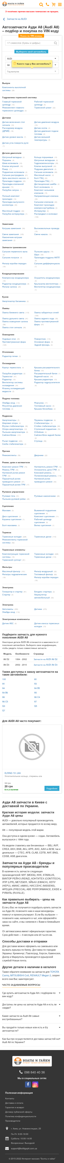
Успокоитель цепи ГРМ (45, 469)
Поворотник (40, 338)
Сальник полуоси (10, 257)
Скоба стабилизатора (12, 443)
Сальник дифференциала (47, 263)
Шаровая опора (10, 422)
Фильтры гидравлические (14, 574)
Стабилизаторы (41, 422)
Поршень (6, 160)
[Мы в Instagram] (35, 1084)
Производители (12, 1120)
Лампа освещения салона (15, 321)
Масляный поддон (11, 210)
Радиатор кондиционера (14, 283)
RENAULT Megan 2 (40, 975)
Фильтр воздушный (43, 571)
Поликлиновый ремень (45, 475)
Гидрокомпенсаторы (44, 163)
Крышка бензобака (43, 408)
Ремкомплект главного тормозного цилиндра (13, 109)
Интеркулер (40, 210)
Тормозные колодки (12, 536)
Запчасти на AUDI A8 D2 (45, 659)
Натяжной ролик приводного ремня (43, 480)
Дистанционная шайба (45, 183)
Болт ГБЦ (38, 177)
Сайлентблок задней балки (47, 434)
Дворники (38, 455)
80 (35, 679)
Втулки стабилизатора (13, 425)
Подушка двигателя (43, 169)
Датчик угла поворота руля (15, 142)
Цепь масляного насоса (14, 177)
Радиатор (7, 379)
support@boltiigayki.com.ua (24, 1148)
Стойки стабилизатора (45, 425)
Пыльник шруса (41, 251)
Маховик (6, 510)
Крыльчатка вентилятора (46, 283)
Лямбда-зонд (8, 402)
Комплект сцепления (44, 516)
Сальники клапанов (43, 201)
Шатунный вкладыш (12, 157)
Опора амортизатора (12, 428)
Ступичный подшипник (45, 428)
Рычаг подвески (10, 440)
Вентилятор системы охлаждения (12, 384)
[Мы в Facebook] (28, 1084)
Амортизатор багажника (14, 301)
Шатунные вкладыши (44, 160)
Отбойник (39, 431)
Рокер (5, 169)
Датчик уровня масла (12, 136)
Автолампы (7, 608)
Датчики (38, 608)
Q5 (35, 705)
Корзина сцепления (11, 519)
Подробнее (51, 788)
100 (4, 679)
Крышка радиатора (43, 379)
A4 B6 (5, 692)
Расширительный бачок (45, 373)
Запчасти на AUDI (17, 19)
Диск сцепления (10, 516)
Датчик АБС (8, 623)
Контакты (9, 1098)
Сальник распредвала (13, 174)
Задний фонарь (42, 344)
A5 (35, 692)
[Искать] (55, 42)
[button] (32, 994)
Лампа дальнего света (13, 318)
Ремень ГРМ (8, 469)
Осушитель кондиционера (47, 277)
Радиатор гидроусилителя (47, 382)
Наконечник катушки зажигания (12, 239)
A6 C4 (37, 697)
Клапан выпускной (43, 166)
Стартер (6, 594)
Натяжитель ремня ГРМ (46, 466)
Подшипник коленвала (13, 171)
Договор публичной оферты (18, 1111)
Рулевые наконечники (45, 495)
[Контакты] (47, 4)
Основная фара (42, 341)
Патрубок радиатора (12, 373)
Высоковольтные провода (46, 228)
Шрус (36, 254)
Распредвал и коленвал (45, 213)
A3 (35, 683)
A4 (3, 688)
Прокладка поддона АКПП (47, 257)
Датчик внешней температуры (42, 138)
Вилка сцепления (42, 525)
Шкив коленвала (10, 163)
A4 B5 (37, 688)
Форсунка (39, 402)
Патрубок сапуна (10, 189)
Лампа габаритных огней (46, 312)
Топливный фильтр (43, 574)
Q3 (3, 705)
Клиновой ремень (42, 472)
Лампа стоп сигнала (12, 327)
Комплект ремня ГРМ (12, 466)
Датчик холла (40, 127)
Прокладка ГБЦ (41, 180)
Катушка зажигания (11, 228)
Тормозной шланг (42, 107)
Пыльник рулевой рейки (14, 498)
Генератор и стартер (12, 591)
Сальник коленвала (43, 171)
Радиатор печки (10, 356)
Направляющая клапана (46, 195)
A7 (35, 701)
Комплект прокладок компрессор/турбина (44, 206)
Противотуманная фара (14, 341)
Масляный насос (42, 174)
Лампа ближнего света (13, 312)
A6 (3, 697)
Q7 (3, 710)
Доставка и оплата (14, 1102)
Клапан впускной (10, 166)
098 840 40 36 (34, 1072)
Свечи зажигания (10, 234)
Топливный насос (42, 405)
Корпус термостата (11, 367)
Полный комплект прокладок (10, 197)
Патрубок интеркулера (13, 213)
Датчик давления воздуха (46, 121)
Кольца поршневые (43, 157)
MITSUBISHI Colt (19, 975)
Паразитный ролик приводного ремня (11, 480)
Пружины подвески (43, 419)
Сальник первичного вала (14, 251)
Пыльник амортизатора (13, 431)
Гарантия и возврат (14, 1107)
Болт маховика (9, 525)
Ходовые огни (9, 338)
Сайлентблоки (9, 434)
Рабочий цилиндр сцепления (42, 521)
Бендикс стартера (43, 591)
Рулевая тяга (8, 495)
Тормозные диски (42, 536)
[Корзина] (53, 4)
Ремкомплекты (9, 455)
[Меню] (60, 4)
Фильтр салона (9, 286)
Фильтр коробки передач (14, 263)
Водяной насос (41, 376)
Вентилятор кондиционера (47, 286)
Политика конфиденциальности (20, 1116)
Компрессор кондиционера (15, 277)
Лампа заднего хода (44, 318)
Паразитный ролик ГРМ (13, 484)
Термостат (7, 376)
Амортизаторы (9, 419)
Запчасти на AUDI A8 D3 (45, 664)
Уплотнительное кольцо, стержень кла (23, 774)
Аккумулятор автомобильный (42, 596)
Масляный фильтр (11, 571)
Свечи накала (41, 234)
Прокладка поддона (12, 180)
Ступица (38, 440)
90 (3, 683)
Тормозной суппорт (11, 559)
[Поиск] (41, 4)
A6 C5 (5, 701)
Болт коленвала (42, 186)
